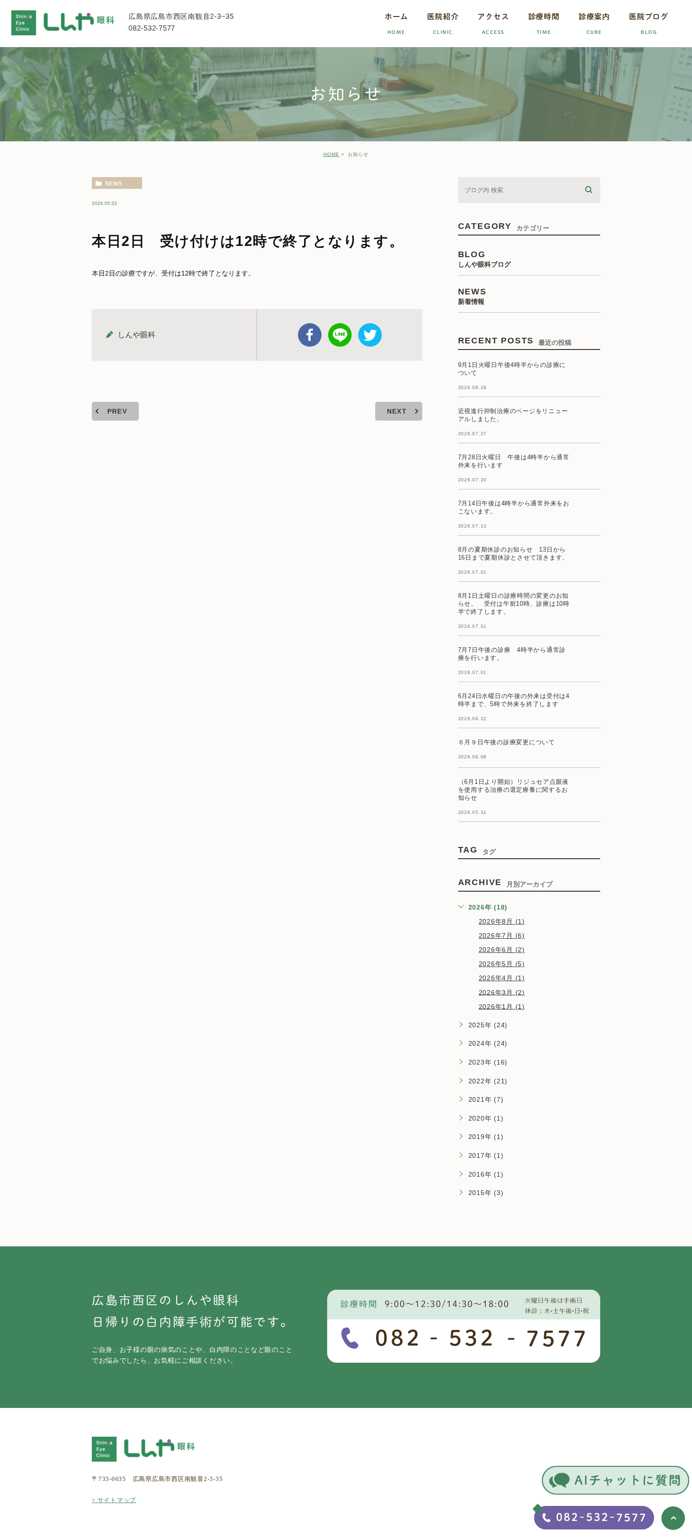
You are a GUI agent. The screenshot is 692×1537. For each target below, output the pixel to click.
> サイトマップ (114, 1500)
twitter (370, 335)
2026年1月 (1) (502, 1006)
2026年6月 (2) (502, 949)
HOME (331, 154)
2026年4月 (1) (502, 978)
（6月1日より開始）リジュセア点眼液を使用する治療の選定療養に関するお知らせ (513, 789)
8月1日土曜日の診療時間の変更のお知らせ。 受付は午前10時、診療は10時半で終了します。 (514, 603)
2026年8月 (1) (502, 921)
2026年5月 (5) (502, 964)
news (113, 183)
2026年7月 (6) (502, 935)
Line (340, 335)
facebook (310, 335)
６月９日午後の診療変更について (506, 742)
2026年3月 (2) (502, 992)
